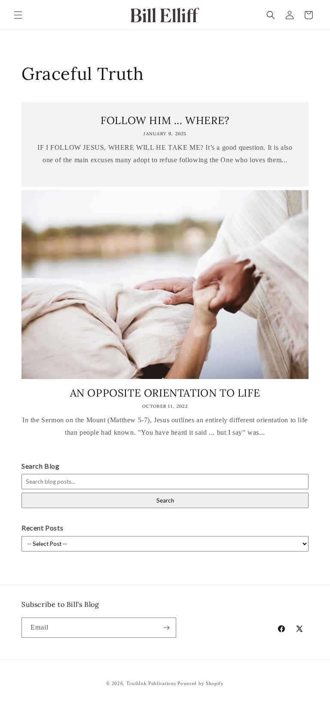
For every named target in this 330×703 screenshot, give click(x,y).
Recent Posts (42, 528)
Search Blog (40, 466)
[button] (18, 15)
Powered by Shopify (200, 683)
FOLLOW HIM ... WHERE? (165, 120)
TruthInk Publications (151, 683)
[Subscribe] (166, 628)
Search (165, 500)
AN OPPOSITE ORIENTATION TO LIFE (165, 393)
